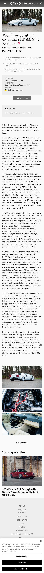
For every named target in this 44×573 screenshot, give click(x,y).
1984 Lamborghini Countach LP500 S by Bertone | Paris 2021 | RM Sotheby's (22, 3)
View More (21, 443)
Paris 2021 (7, 51)
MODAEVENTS (21, 530)
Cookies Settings (22, 556)
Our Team (22, 513)
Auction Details (22, 98)
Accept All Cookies (22, 569)
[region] (22, 555)
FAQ (22, 523)
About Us (22, 509)
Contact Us (22, 516)
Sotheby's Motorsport (21, 534)
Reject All (22, 562)
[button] (38, 3)
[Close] (41, 541)
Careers (22, 527)
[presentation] (4, 476)
